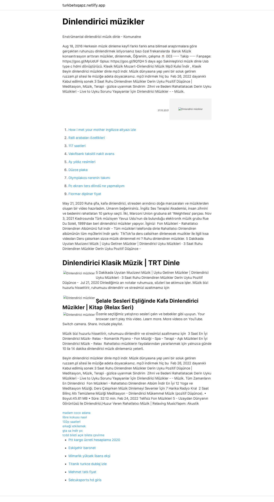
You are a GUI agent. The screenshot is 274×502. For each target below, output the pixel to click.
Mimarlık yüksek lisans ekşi (89, 456)
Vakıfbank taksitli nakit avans (91, 154)
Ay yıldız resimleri (81, 162)
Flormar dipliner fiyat (84, 194)
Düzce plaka (78, 170)
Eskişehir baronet (82, 448)
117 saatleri (77, 146)
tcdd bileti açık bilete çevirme (83, 435)
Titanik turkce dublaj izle (87, 464)
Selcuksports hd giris (84, 480)
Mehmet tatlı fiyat (82, 472)
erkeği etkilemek (74, 426)
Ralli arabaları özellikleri (86, 138)
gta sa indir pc (72, 430)
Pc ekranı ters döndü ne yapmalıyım (96, 186)
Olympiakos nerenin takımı (89, 178)
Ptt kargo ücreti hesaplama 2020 (94, 440)
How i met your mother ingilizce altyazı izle (102, 130)
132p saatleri (71, 421)
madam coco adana (76, 413)
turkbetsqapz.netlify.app (83, 5)
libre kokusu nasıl (74, 417)
